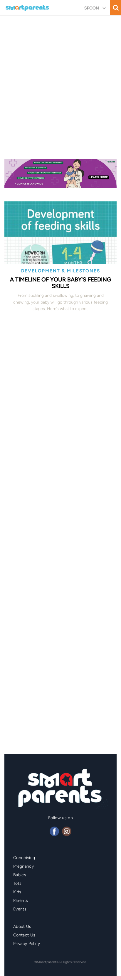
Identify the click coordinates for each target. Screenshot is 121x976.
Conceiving (24, 857)
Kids (17, 891)
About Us (22, 926)
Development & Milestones (60, 270)
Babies (19, 874)
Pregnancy (23, 866)
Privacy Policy (26, 943)
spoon (91, 8)
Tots (17, 883)
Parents (20, 900)
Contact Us (24, 935)
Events (19, 909)
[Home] (28, 7)
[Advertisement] (60, 85)
